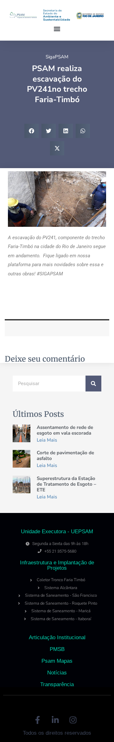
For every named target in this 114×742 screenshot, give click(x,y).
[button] (57, 29)
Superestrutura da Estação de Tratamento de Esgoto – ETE (66, 484)
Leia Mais (47, 440)
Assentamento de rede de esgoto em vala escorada (65, 430)
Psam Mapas (57, 661)
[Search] (93, 383)
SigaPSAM (57, 57)
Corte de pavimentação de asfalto (65, 456)
